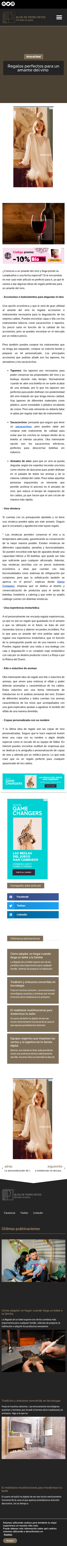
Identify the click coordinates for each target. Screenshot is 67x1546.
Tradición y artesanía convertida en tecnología (31, 1400)
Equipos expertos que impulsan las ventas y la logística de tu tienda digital (32, 1042)
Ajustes (8, 1534)
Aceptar (10, 1540)
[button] (4, 4)
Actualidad (33, 56)
